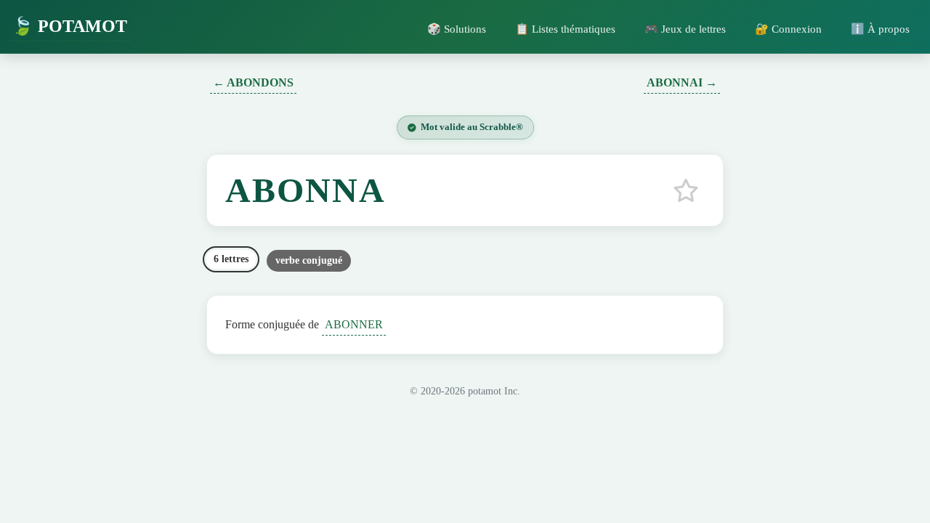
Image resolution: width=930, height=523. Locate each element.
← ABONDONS (253, 82)
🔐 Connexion (788, 29)
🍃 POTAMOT (69, 26)
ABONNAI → (682, 82)
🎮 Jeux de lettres (685, 29)
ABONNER (354, 324)
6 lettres (231, 259)
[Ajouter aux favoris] (686, 190)
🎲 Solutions (456, 29)
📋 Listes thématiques (565, 29)
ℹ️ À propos (880, 29)
